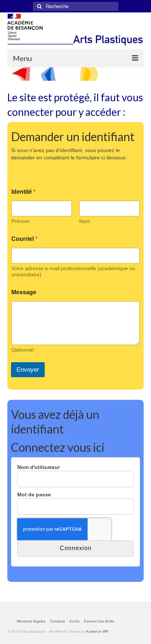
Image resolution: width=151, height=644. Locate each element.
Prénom (20, 221)
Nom (84, 221)
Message (23, 292)
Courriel (24, 239)
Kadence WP (97, 631)
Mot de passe (34, 494)
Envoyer (27, 369)
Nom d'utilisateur (38, 467)
